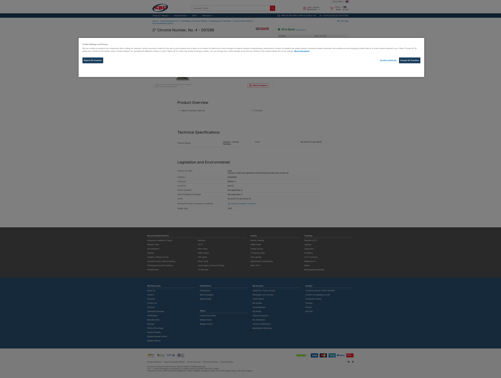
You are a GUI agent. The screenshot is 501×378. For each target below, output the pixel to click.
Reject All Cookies (93, 60)
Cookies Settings (388, 60)
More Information (302, 51)
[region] (251, 57)
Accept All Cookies (409, 60)
